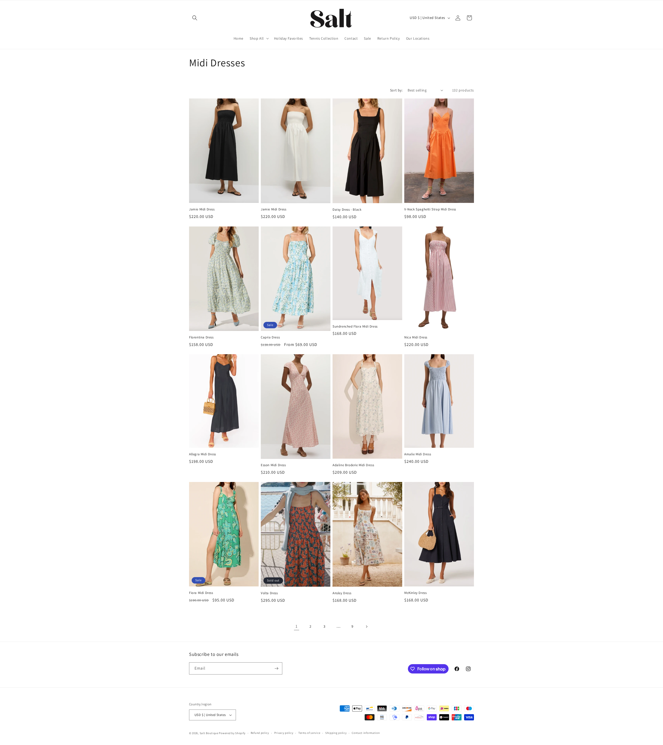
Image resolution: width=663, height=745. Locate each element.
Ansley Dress (342, 593)
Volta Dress (269, 593)
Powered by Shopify (232, 733)
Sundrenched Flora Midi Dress (355, 326)
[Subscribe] (276, 668)
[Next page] (366, 626)
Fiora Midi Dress (201, 593)
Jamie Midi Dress (202, 209)
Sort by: (396, 90)
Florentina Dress (201, 337)
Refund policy (260, 733)
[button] (194, 18)
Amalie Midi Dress (417, 454)
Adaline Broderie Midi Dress (353, 465)
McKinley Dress (415, 593)
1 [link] (297, 626)
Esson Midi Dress (273, 465)
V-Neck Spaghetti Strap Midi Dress (430, 209)
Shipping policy (336, 733)
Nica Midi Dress (415, 337)
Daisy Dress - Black (347, 210)
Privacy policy (283, 733)
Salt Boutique (209, 733)
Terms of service (309, 733)
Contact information (366, 733)
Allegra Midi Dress (202, 454)
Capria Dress (270, 337)
